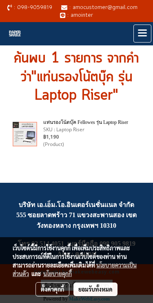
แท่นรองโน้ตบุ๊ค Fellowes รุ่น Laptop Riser (85, 122)
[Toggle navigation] (142, 34)
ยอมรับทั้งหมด (95, 289)
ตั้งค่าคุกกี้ (52, 289)
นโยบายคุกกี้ (57, 273)
